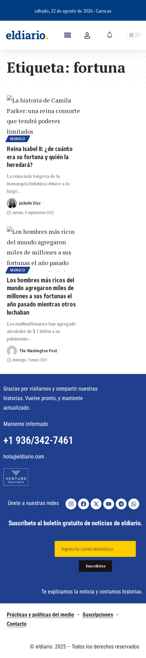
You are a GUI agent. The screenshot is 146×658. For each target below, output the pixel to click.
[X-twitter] (96, 504)
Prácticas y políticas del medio (40, 615)
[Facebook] (83, 504)
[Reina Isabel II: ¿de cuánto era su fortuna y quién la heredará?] (44, 117)
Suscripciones (98, 615)
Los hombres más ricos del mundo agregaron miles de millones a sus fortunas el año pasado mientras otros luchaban (41, 296)
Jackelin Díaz (30, 203)
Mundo (17, 139)
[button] (67, 35)
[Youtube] (108, 504)
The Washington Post (38, 350)
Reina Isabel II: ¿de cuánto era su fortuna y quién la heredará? (40, 157)
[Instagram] (71, 504)
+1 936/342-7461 (38, 440)
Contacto (16, 624)
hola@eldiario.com (23, 456)
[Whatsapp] (133, 504)
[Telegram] (121, 504)
